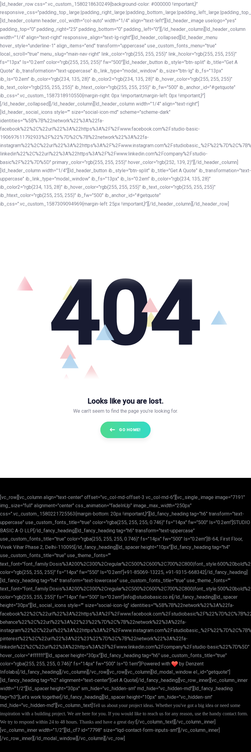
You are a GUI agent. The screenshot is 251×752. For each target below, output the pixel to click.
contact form (235, 713)
